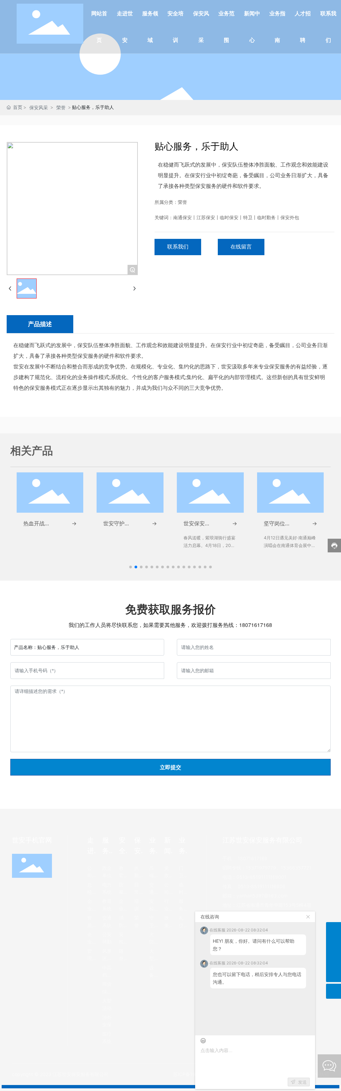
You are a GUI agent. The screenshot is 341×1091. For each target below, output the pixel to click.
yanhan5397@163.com (261, 895)
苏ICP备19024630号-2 (197, 1074)
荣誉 (61, 107)
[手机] (333, 929)
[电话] (333, 944)
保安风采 (38, 107)
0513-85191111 (253, 877)
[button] (130, 567)
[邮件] (333, 959)
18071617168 (255, 625)
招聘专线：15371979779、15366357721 (266, 867)
